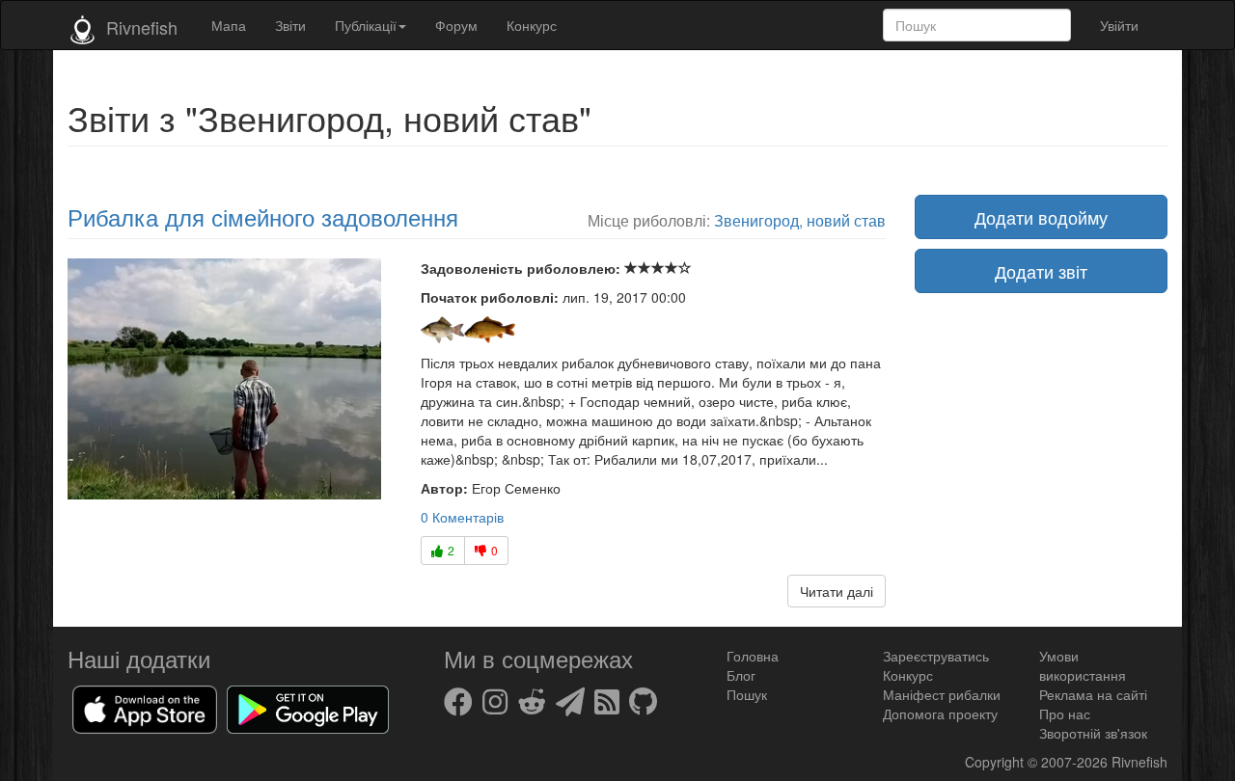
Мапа (228, 25)
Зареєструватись (936, 655)
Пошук (747, 694)
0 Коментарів (462, 516)
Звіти (290, 25)
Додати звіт (1041, 270)
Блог (741, 675)
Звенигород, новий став (800, 219)
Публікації (366, 25)
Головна (753, 655)
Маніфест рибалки (942, 694)
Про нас (1064, 713)
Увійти (1119, 25)
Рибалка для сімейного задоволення (263, 216)
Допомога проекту (940, 713)
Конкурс (532, 25)
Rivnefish (1139, 761)
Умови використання (1082, 665)
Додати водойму (1041, 216)
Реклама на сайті (1093, 694)
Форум (456, 25)
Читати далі (836, 591)
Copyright (996, 761)
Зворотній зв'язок (1093, 732)
